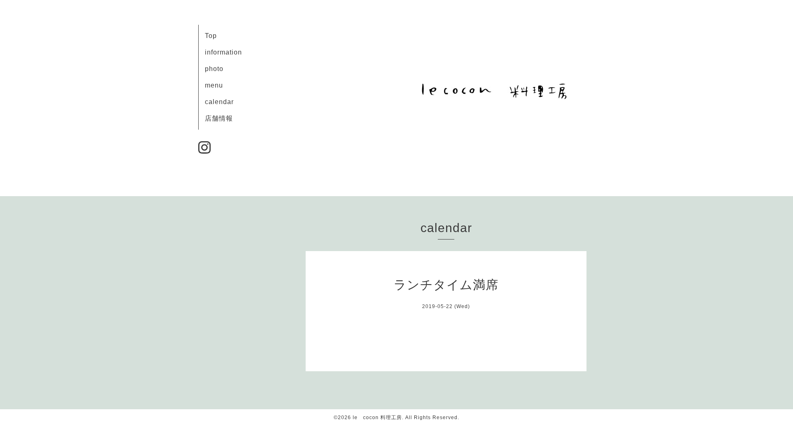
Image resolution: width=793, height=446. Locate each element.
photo (214, 68)
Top (211, 35)
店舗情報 (219, 118)
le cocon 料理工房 (377, 417)
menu (214, 85)
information (223, 52)
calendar (219, 101)
